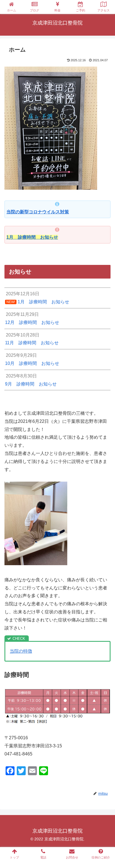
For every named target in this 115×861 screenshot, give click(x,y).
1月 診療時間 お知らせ (32, 237)
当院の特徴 (21, 651)
